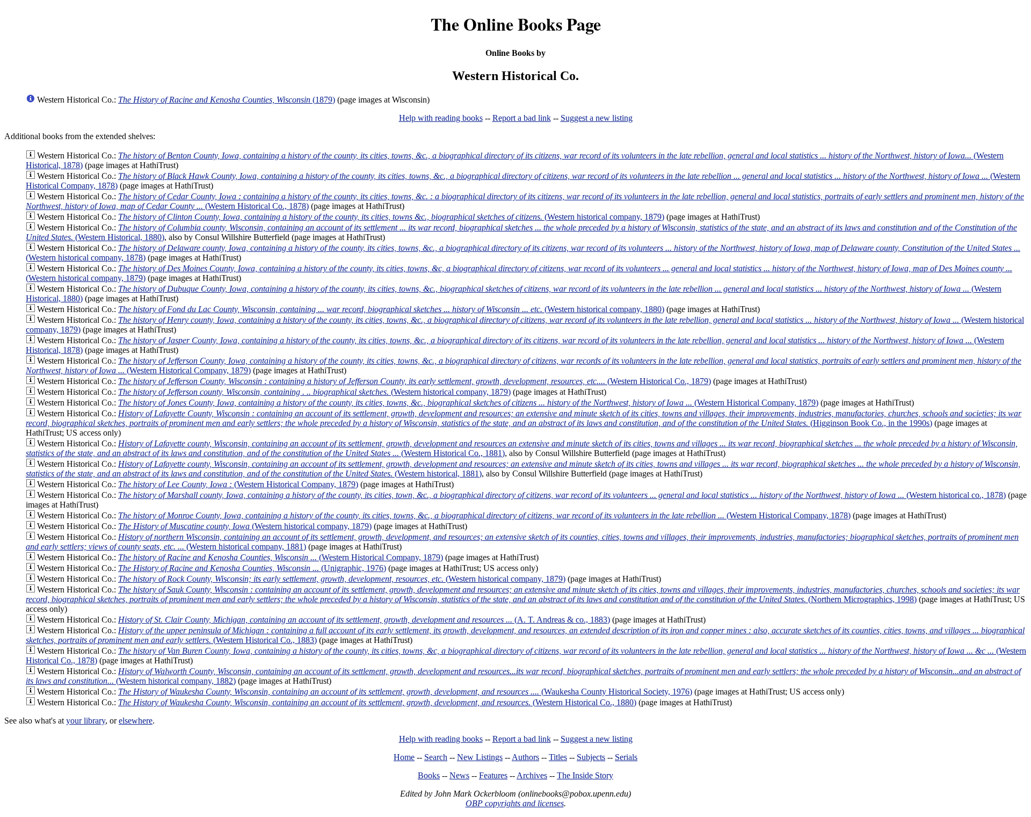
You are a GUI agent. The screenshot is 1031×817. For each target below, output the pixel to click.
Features (493, 775)
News (459, 775)
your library (85, 720)
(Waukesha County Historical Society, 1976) (405, 691)
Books (429, 775)
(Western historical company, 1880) (391, 309)
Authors (525, 757)
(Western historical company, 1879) (391, 216)
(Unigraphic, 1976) (252, 568)
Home (404, 757)
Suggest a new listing (597, 117)
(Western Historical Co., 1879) (414, 381)
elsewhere (136, 720)
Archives (532, 775)
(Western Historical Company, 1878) (484, 515)
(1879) (226, 99)
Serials (626, 757)
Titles (558, 757)
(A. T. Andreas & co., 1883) (364, 619)
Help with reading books (441, 117)
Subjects (591, 757)
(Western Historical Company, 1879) (468, 402)
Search (435, 757)
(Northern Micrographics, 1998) (523, 594)
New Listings (480, 757)
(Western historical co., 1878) (562, 495)
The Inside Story (585, 775)
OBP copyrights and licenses (515, 803)
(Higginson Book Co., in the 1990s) (523, 418)
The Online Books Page (516, 24)
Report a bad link (521, 117)
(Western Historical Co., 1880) (377, 702)
